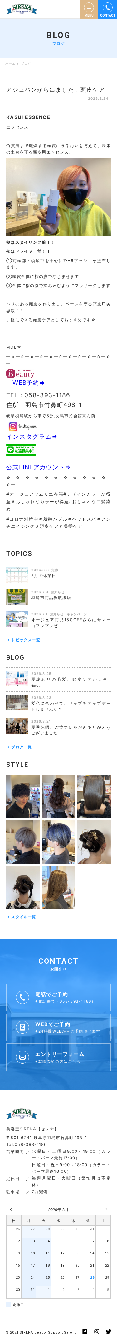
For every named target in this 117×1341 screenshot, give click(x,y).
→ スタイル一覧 (21, 916)
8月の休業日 (43, 575)
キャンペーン (77, 614)
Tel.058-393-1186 (26, 1144)
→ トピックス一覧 (23, 639)
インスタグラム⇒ (32, 436)
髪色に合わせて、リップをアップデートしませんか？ (71, 706)
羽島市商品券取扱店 (51, 597)
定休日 (56, 570)
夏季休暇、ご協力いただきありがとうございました (71, 730)
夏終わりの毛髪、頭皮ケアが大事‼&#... (71, 682)
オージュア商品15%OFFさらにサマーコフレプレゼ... (71, 622)
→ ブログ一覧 (19, 747)
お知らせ (58, 592)
